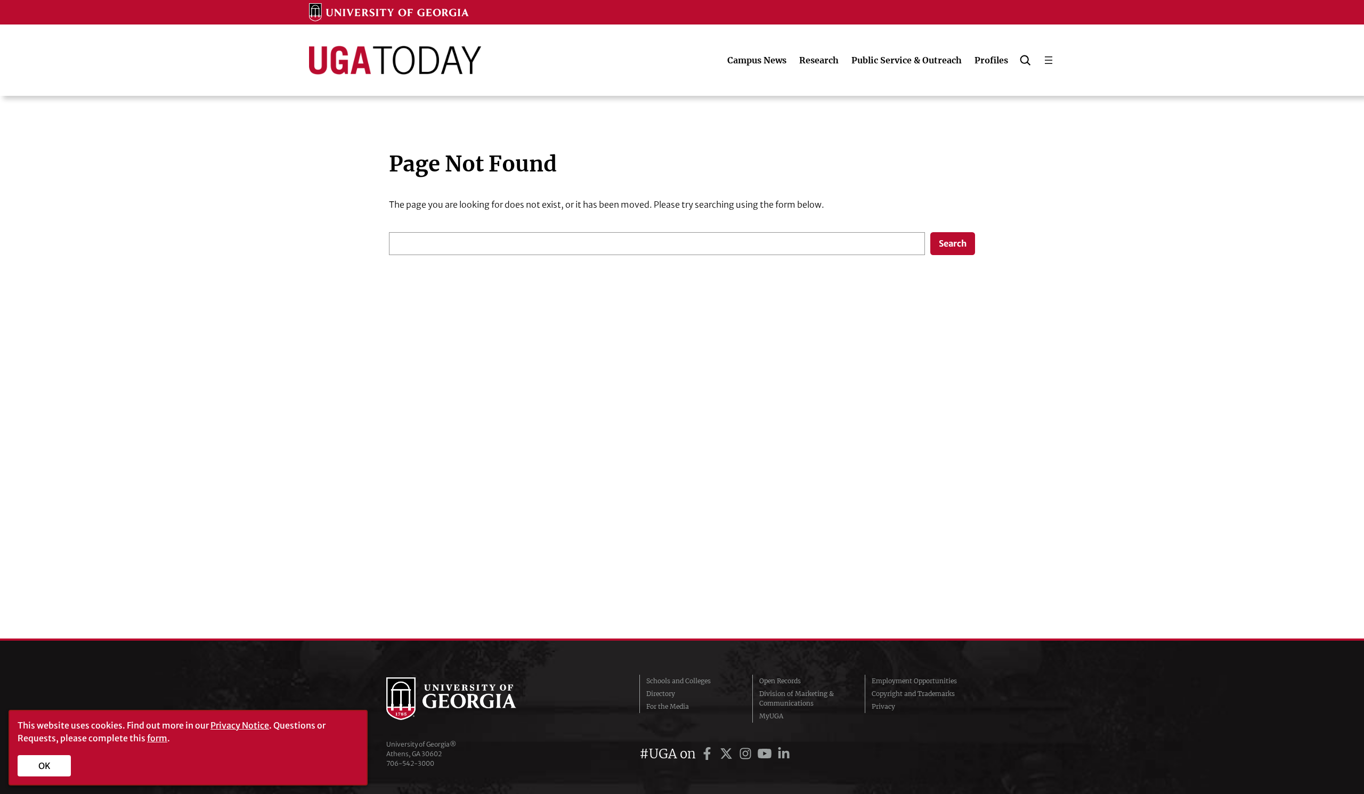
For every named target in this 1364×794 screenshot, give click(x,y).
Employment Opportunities (914, 681)
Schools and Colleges (678, 681)
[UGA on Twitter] (727, 754)
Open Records (780, 681)
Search (953, 243)
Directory (660, 694)
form (157, 738)
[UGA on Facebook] (708, 754)
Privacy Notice (239, 725)
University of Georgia (466, 698)
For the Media (667, 706)
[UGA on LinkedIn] (784, 754)
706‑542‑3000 (410, 763)
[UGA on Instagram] (747, 754)
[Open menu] (1048, 60)
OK (44, 765)
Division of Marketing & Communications (796, 698)
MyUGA (771, 716)
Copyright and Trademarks (913, 694)
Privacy (883, 706)
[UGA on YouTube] (766, 754)
